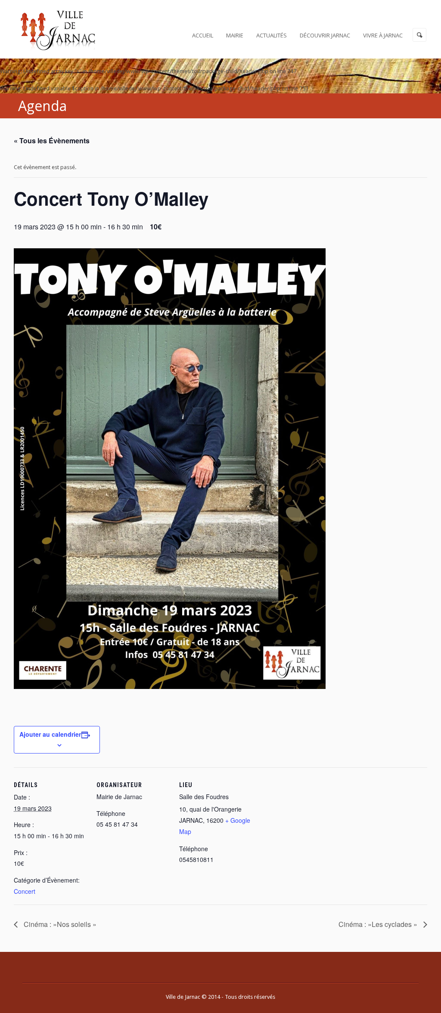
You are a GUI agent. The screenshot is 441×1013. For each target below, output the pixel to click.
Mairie (234, 35)
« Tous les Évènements (52, 140)
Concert (24, 891)
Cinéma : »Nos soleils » (59, 924)
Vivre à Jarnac (383, 35)
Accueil (202, 35)
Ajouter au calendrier (50, 734)
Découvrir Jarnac (325, 35)
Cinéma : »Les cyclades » (379, 924)
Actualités (271, 35)
